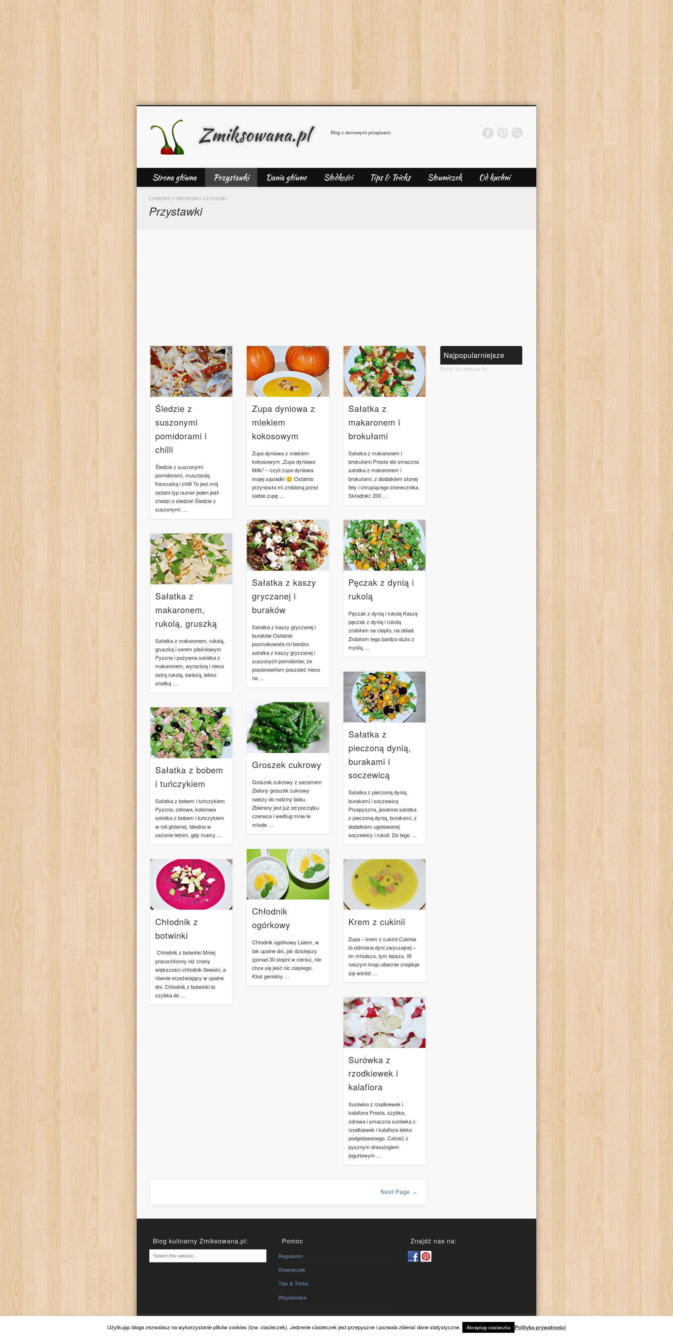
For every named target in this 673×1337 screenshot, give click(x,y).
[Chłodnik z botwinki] (191, 884)
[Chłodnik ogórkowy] (288, 874)
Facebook (488, 132)
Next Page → (399, 1192)
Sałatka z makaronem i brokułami (374, 422)
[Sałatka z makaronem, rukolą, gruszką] (191, 559)
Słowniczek (444, 177)
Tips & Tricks (389, 177)
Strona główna (174, 177)
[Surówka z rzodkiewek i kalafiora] (385, 1022)
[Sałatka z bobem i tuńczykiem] (191, 732)
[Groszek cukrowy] (288, 727)
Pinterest (502, 132)
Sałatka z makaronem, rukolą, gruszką (186, 609)
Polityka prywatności (540, 1327)
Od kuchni (494, 177)
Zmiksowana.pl (254, 134)
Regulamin (290, 1256)
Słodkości (338, 177)
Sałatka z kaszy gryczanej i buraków (284, 596)
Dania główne (286, 177)
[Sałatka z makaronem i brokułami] (385, 371)
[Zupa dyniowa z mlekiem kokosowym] (288, 371)
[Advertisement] (336, 53)
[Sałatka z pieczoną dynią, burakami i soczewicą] (385, 697)
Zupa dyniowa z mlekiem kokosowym (283, 422)
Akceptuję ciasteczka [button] (488, 1327)
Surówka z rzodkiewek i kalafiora (373, 1073)
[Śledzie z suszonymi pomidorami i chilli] (191, 371)
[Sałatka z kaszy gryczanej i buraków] (288, 545)
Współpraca (292, 1297)
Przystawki (231, 177)
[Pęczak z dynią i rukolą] (385, 545)
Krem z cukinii (376, 921)
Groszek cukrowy (286, 764)
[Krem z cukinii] (385, 884)
